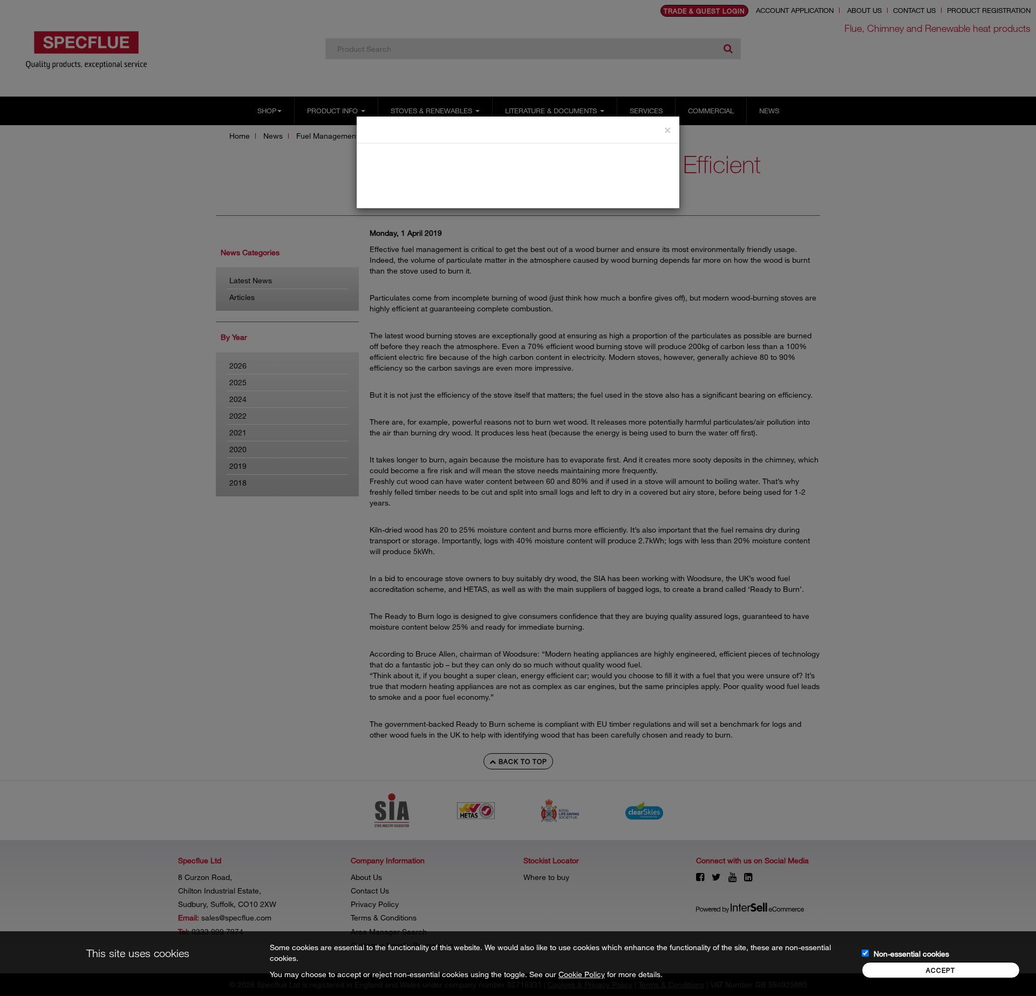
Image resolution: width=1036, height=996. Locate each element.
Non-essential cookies (911, 953)
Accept (940, 970)
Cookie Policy (581, 974)
